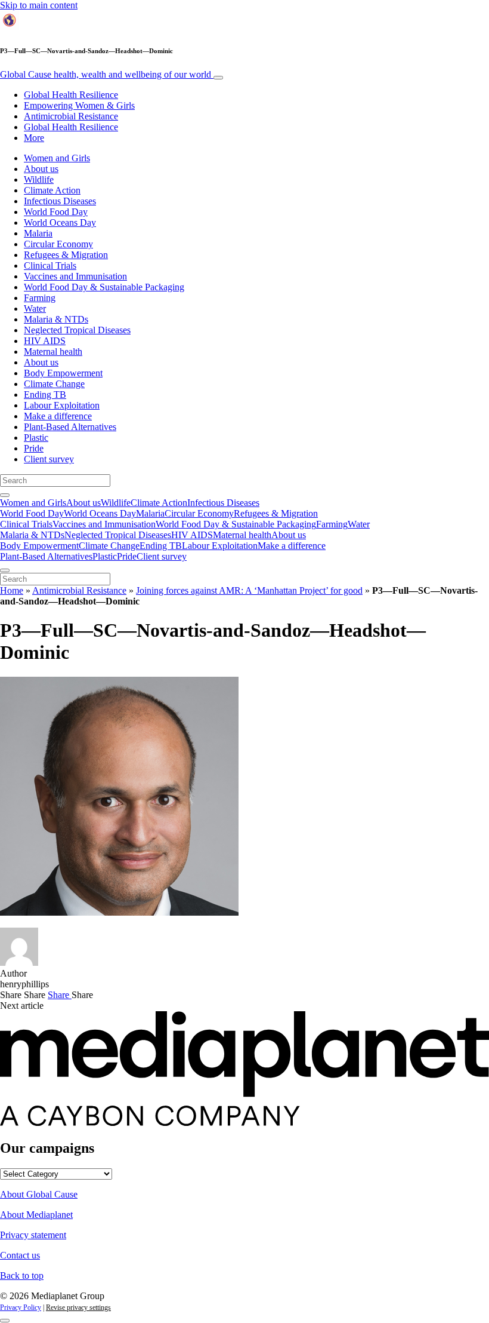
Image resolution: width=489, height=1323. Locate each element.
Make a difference (58, 416)
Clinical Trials (50, 265)
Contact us (20, 1255)
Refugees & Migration (66, 255)
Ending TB (45, 394)
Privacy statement (33, 1235)
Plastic (36, 437)
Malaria (38, 233)
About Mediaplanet (36, 1215)
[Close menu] (5, 570)
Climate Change (54, 384)
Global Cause (105, 74)
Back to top (22, 1275)
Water (35, 308)
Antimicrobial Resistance (71, 116)
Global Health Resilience (71, 95)
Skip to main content (39, 5)
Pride (34, 448)
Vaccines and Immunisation (75, 276)
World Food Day (56, 212)
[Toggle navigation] (218, 77)
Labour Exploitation (62, 405)
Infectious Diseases (60, 201)
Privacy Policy (20, 1307)
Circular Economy (58, 244)
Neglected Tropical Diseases (77, 330)
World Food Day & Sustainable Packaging (104, 287)
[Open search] (5, 495)
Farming (39, 298)
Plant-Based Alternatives (70, 427)
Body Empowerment (63, 373)
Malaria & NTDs (56, 319)
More (34, 138)
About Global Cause (39, 1194)
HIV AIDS (45, 341)
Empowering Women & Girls (79, 105)
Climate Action (52, 190)
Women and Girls (57, 158)
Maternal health (53, 351)
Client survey (49, 459)
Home (11, 590)
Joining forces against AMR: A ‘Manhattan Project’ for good (249, 590)
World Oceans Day (60, 222)
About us (41, 169)
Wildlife (39, 179)
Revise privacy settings (78, 1307)
